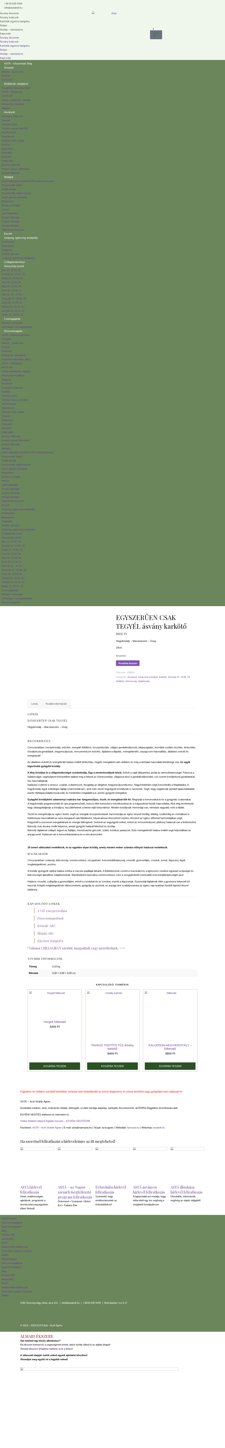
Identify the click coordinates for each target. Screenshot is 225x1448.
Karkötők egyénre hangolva (14, 21)
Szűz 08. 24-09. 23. (12, 302)
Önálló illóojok (9, 189)
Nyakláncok (8, 136)
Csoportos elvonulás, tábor (16, 87)
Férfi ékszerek (9, 124)
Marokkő (6, 156)
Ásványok (9, 112)
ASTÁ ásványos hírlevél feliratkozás (149, 1190)
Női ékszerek (9, 132)
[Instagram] (33, 1315)
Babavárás (7, 148)
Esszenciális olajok (12, 185)
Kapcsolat (5, 33)
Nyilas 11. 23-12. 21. (13, 314)
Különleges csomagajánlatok (17, 326)
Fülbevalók (7, 160)
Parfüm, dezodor (11, 254)
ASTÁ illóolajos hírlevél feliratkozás (186, 1190)
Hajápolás (7, 250)
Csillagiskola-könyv (14, 262)
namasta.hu (133, 1127)
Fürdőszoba (8, 241)
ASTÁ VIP (7, 96)
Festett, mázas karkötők (15, 128)
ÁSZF (5, 1242)
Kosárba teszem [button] (54, 1066)
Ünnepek (9, 67)
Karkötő (6, 120)
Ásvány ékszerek (9, 13)
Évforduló (7, 79)
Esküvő (6, 75)
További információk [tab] (56, 703)
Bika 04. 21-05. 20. (12, 286)
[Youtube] (42, 1315)
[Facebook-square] (24, 1315)
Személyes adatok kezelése (17, 1251)
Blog (4, 1230)
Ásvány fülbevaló (11, 164)
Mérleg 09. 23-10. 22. (13, 306)
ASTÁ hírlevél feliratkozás (31, 1190)
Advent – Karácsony (13, 71)
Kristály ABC (46, 926)
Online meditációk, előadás (16, 100)
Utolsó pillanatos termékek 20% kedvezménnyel (27, 181)
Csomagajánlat (12, 318)
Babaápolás (8, 245)
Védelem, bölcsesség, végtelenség (132, 681)
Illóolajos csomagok (12, 322)
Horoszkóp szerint (14, 266)
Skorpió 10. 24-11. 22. (13, 310)
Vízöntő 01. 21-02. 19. (13, 274)
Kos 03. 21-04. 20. (11, 282)
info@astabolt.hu (71, 1302)
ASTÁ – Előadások (12, 91)
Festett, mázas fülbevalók (15, 169)
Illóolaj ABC (45, 933)
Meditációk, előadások (16, 83)
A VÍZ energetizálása (52, 911)
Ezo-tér (8, 233)
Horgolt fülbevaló (11, 172)
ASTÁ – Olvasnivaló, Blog (18, 63)
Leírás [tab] (34, 703)
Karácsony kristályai (148, 677)
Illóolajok (8, 177)
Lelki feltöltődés (10, 213)
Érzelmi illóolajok (11, 217)
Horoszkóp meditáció (13, 104)
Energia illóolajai (10, 225)
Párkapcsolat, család (13, 140)
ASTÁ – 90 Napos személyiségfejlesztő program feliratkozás (75, 1192)
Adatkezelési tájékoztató (15, 1246)
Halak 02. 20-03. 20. (12, 278)
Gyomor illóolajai (10, 221)
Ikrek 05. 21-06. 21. (12, 290)
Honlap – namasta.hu (11, 29)
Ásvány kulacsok (9, 17)
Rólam (3, 25)
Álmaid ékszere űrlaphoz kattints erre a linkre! (46, 1348)
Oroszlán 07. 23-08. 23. (14, 298)
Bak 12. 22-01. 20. (11, 270)
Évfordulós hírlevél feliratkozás (110, 1190)
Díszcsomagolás (13, 331)
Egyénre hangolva (50, 941)
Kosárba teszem (127, 663)
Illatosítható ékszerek (13, 229)
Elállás (5, 1254)
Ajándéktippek (9, 1218)
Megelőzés (8, 201)
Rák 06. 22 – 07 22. (12, 294)
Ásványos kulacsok (12, 116)
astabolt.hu (159, 1127)
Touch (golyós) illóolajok (14, 197)
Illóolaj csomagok (11, 205)
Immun (5, 209)
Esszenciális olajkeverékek (16, 193)
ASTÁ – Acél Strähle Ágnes (47, 1127)
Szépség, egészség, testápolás (21, 237)
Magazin (6, 108)
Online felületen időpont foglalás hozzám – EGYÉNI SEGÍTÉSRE (55, 1121)
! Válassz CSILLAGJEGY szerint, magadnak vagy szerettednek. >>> (76, 948)
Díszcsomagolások (50, 918)
